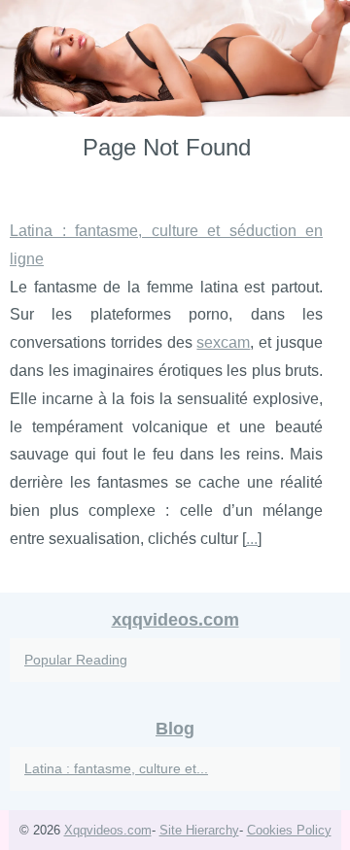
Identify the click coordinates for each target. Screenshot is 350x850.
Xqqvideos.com (108, 830)
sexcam (223, 342)
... (252, 538)
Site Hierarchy (199, 830)
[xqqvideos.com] (175, 58)
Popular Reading (75, 659)
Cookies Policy (289, 830)
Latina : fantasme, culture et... (116, 768)
